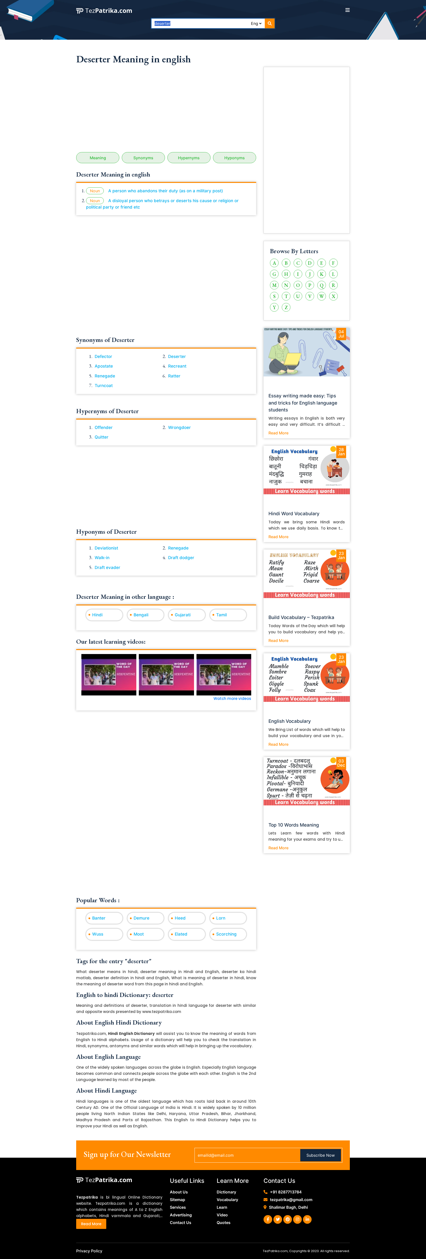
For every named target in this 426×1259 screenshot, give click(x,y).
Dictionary (226, 1191)
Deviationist (106, 548)
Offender (104, 427)
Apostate (104, 366)
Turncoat (104, 385)
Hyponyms (234, 157)
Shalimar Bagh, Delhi (288, 1207)
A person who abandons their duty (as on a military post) (165, 190)
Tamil (221, 614)
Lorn (220, 918)
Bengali (141, 614)
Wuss (97, 934)
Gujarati (183, 614)
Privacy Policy (89, 1250)
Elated (181, 934)
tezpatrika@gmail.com (291, 1199)
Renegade (105, 375)
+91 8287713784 (286, 1191)
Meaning (98, 157)
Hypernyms (189, 157)
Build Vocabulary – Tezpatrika (301, 617)
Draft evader (107, 567)
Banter (99, 918)
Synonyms (143, 157)
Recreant (177, 366)
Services (178, 1207)
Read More (278, 432)
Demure (141, 918)
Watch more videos (232, 698)
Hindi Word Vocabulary (294, 513)
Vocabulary (227, 1199)
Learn (222, 1207)
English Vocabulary (289, 721)
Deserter (177, 356)
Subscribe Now (320, 1155)
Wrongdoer (179, 427)
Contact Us (180, 1222)
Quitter (101, 437)
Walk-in (102, 557)
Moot (139, 934)
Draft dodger (181, 557)
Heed (180, 918)
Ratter (174, 375)
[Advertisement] (166, 110)
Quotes (224, 1222)
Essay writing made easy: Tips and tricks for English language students (302, 403)
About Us (179, 1191)
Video (222, 1214)
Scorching (226, 934)
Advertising (181, 1214)
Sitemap (177, 1199)
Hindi (97, 614)
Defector (103, 356)
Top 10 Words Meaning (293, 825)
